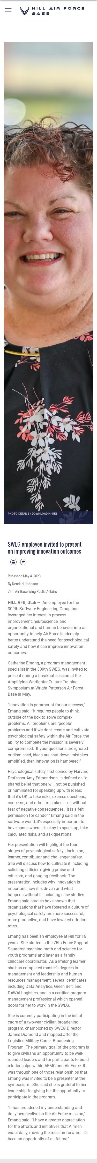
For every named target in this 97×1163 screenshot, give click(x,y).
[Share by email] (23, 562)
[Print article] (13, 562)
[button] (8, 11)
